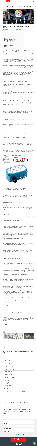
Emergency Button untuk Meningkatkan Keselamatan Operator (12, 392)
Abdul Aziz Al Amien (18, 29)
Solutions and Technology (8, 380)
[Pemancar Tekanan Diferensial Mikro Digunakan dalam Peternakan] (29, 336)
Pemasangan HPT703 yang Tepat (9, 40)
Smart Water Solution (6, 411)
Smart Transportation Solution (9, 377)
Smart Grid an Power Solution (9, 372)
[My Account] (31, 1)
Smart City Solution (7, 368)
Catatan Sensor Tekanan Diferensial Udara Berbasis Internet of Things (13, 35)
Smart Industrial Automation (16, 409)
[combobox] (17, 3)
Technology (6, 382)
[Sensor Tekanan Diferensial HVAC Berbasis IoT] (8, 336)
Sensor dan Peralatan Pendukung (9, 45)
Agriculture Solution (7, 358)
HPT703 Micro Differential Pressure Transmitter (10, 37)
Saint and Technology (6, 404)
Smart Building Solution (8, 366)
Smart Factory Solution (10, 6)
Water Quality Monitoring (8, 385)
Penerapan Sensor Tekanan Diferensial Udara (10, 44)
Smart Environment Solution (9, 369)
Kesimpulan (6, 46)
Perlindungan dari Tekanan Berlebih (9, 41)
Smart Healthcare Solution (8, 374)
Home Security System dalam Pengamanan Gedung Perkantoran (12, 391)
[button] (34, 443)
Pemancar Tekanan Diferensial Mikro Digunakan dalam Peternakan (28, 340)
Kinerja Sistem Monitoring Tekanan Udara (10, 38)
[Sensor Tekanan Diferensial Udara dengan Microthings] (18, 336)
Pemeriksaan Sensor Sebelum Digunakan (10, 39)
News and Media (19, 402)
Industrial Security (7, 360)
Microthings (4, 292)
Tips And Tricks (7, 383)
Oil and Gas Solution (7, 363)
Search (32, 3)
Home (4, 6)
